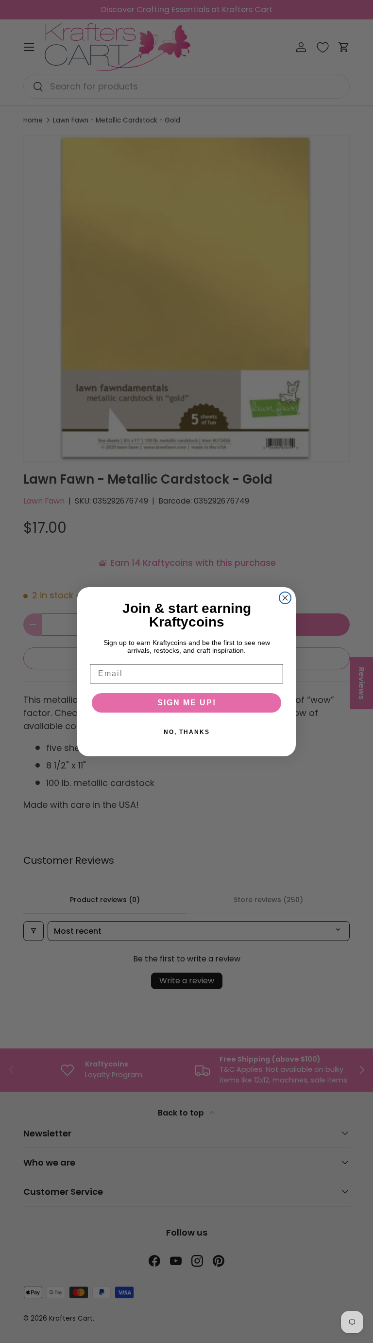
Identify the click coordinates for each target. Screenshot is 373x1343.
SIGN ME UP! (186, 702)
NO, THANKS (187, 732)
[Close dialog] (285, 598)
